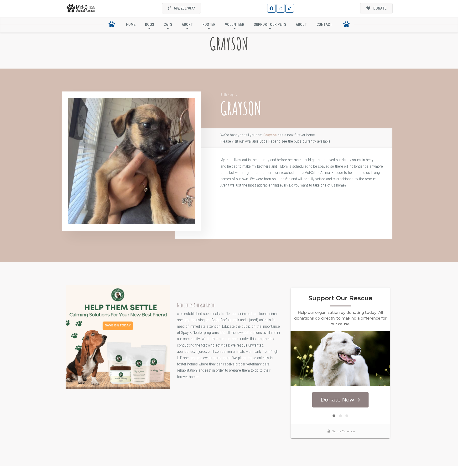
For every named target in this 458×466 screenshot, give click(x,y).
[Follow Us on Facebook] (271, 8)
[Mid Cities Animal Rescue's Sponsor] (118, 336)
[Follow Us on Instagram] (280, 8)
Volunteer (234, 24)
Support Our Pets (270, 24)
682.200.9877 (184, 8)
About (301, 24)
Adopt (187, 24)
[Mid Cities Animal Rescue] (81, 8)
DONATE (379, 8)
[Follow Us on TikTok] (289, 8)
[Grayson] (131, 161)
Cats (168, 24)
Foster (209, 24)
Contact (324, 24)
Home (130, 24)
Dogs (149, 24)
